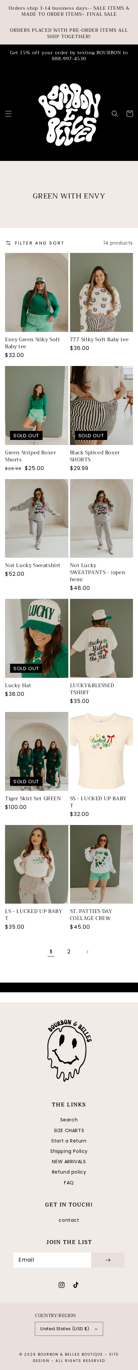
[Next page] (87, 951)
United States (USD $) (64, 1329)
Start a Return (68, 1140)
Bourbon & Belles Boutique (70, 1354)
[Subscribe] (108, 1260)
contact (69, 1220)
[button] (8, 113)
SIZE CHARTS (69, 1130)
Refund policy (69, 1172)
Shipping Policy (69, 1151)
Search (69, 1119)
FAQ (69, 1182)
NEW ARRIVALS (69, 1161)
